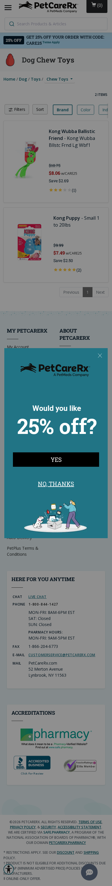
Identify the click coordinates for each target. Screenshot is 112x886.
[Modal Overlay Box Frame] (56, 443)
